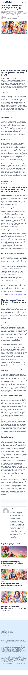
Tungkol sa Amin (5, 635)
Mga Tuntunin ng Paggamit (7, 631)
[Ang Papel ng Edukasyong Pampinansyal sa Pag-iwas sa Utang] (14, 602)
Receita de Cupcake (5, 633)
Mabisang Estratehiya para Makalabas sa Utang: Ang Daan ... (12, 562)
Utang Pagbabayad (6, 565)
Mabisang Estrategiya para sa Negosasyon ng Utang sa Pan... (12, 584)
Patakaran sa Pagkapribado (7, 632)
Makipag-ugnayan (5, 630)
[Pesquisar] (23, 2)
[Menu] (26, 2)
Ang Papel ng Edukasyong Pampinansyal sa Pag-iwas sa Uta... (13, 607)
